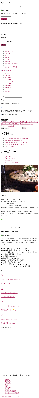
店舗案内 (8, 87)
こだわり (8, 53)
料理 (6, 55)
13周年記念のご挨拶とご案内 (14, 144)
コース (7, 59)
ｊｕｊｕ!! (8, 91)
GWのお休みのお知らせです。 (15, 140)
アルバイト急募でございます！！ (16, 142)
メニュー (8, 77)
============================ (16, 65)
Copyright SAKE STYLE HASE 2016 (12, 396)
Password (4, 37)
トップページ (9, 51)
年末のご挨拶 (9, 146)
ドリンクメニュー (11, 159)
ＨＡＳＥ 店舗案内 (11, 63)
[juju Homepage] (8, 70)
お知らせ (8, 61)
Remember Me (7, 41)
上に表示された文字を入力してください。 (15, 13)
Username (4, 34)
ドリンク (8, 57)
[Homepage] (3, 70)
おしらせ (11, 126)
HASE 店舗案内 (10, 391)
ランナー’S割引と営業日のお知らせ (17, 138)
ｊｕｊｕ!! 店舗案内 (12, 67)
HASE (7, 74)
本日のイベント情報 (11, 163)
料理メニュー (9, 161)
